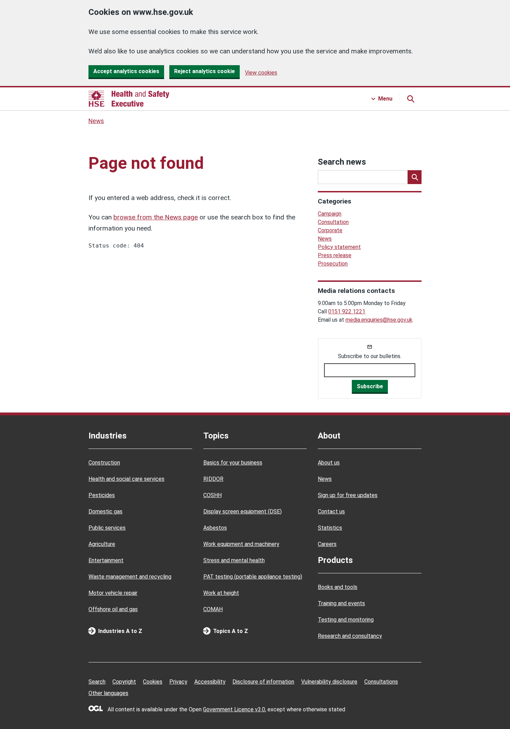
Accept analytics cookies (126, 71)
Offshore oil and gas (113, 609)
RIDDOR (213, 479)
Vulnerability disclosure (329, 681)
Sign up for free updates (347, 495)
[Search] (415, 177)
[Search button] (410, 98)
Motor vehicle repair (112, 593)
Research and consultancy (350, 636)
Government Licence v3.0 (234, 709)
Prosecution (333, 263)
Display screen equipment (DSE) (242, 511)
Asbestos (215, 527)
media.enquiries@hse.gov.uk (379, 319)
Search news (342, 162)
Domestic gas (105, 511)
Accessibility (210, 681)
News (96, 121)
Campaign (329, 213)
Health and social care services (126, 479)
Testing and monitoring (346, 619)
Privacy (178, 681)
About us (329, 462)
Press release (334, 255)
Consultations (381, 681)
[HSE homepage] (128, 99)
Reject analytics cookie (204, 71)
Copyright (124, 681)
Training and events (341, 603)
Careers (327, 544)
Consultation (333, 222)
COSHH (212, 495)
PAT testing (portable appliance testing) (252, 576)
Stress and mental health (234, 560)
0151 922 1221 (346, 311)
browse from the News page (155, 217)
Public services (107, 527)
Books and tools (337, 587)
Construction (104, 462)
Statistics (330, 527)
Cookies (152, 681)
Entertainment (106, 560)
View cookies (261, 72)
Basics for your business (232, 462)
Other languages (108, 693)
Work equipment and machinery (241, 544)
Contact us (331, 511)
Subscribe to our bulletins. (369, 356)
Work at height (221, 593)
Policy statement (339, 247)
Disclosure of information (263, 681)
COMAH (213, 609)
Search (96, 681)
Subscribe (370, 386)
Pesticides (101, 495)
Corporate (330, 230)
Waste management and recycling (129, 576)
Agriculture (101, 544)
